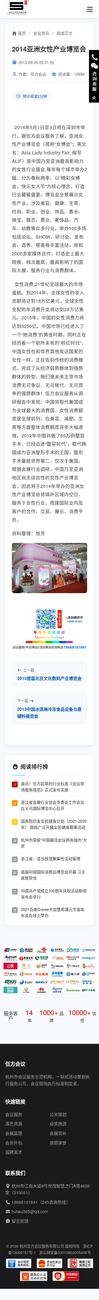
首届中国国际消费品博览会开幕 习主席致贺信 (53, 875)
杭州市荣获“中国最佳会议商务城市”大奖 (54, 843)
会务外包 (13, 1143)
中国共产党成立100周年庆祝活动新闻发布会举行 (54, 894)
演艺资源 (13, 1124)
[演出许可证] (49, 1263)
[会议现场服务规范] (18, 1263)
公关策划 (58, 1114)
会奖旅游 (58, 1124)
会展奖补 (58, 1133)
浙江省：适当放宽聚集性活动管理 (50, 858)
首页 (21, 33)
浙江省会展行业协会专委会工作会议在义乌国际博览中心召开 (52, 805)
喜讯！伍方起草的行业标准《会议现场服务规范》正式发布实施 (52, 786)
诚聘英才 (13, 1152)
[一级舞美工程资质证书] (80, 1263)
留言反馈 (20, 1221)
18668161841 (25, 1202)
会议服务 (13, 1114)
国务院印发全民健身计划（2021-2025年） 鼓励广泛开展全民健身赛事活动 (54, 824)
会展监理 (13, 1133)
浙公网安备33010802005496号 (65, 1252)
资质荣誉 (58, 1143)
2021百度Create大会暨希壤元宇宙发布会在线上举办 (52, 912)
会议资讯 (41, 33)
